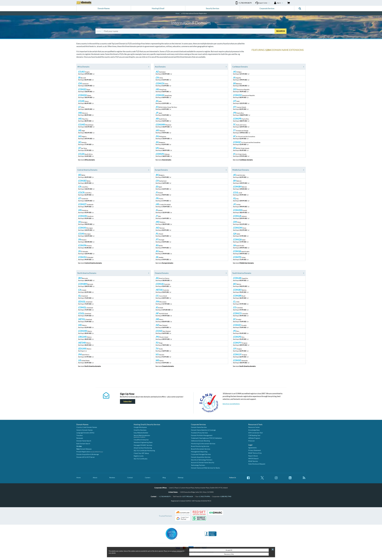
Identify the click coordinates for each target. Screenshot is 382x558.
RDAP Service (253, 461)
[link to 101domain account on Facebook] (248, 479)
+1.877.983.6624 (187, 496)
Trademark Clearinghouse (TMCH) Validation (206, 438)
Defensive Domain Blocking (200, 441)
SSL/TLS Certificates (140, 459)
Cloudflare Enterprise (141, 440)
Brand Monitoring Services (200, 446)
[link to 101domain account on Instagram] (276, 479)
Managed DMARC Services (143, 445)
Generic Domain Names (84, 430)
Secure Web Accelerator (142, 435)
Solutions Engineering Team (143, 442)
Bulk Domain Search (83, 443)
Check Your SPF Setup (141, 453)
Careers (147, 477)
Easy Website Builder (141, 433)
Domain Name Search (83, 441)
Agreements (252, 448)
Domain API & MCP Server (85, 457)
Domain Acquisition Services (200, 457)
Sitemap (180, 477)
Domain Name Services (199, 427)
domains (90, 160)
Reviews (112, 477)
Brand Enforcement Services (200, 449)
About (95, 477)
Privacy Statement (254, 450)
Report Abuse (253, 456)
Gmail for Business (140, 430)
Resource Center (254, 427)
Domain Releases (84, 449)
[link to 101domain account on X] (262, 479)
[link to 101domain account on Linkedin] (290, 479)
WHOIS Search (253, 458)
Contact (130, 477)
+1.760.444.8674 (165, 496)
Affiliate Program (254, 438)
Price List (251, 441)
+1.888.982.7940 (225, 496)
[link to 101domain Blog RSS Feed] (304, 479)
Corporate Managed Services (201, 454)
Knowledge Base (254, 430)
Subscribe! (127, 401)
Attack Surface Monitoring (143, 448)
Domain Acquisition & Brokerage (87, 454)
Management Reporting (199, 452)
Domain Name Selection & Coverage (203, 430)
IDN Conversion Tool (255, 433)
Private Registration (83, 452)
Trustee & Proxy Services (199, 433)
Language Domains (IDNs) (85, 433)
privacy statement (177, 551)
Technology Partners (198, 465)
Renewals (79, 438)
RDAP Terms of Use (255, 453)
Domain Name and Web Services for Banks (205, 468)
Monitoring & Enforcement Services (203, 443)
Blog (164, 477)
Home (78, 477)
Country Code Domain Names (86, 427)
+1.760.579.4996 (204, 496)
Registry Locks (139, 456)
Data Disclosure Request (256, 464)
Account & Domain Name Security (202, 462)
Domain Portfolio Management (201, 435)
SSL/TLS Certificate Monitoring (144, 450)
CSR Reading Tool (254, 435)
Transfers (79, 435)
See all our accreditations (231, 404)
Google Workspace (140, 427)
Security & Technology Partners (201, 460)
